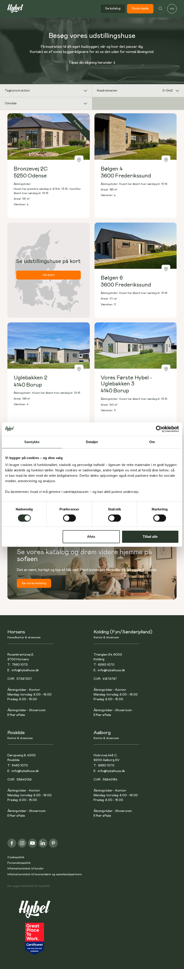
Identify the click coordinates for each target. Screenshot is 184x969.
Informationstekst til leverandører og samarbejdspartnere (44, 874)
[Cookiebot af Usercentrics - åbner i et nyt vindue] (159, 429)
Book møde (140, 8)
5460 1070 (20, 765)
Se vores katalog (34, 583)
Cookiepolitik (15, 857)
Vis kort (49, 275)
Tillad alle (150, 536)
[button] (46, 90)
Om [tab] (152, 442)
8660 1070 (106, 765)
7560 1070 (20, 664)
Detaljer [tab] (92, 442)
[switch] (69, 518)
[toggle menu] (172, 8)
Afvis (91, 536)
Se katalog (112, 8)
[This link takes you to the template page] (48, 165)
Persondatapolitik (19, 863)
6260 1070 (106, 664)
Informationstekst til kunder (25, 868)
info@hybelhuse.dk (25, 670)
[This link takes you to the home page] (34, 912)
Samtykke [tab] (32, 442)
